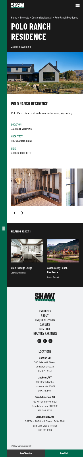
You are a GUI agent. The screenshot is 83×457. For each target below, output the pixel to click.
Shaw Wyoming (26, 453)
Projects (24, 17)
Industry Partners (45, 333)
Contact (44, 329)
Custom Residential (42, 17)
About (45, 315)
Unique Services (45, 320)
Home (14, 17)
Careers (45, 324)
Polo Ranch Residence (66, 17)
